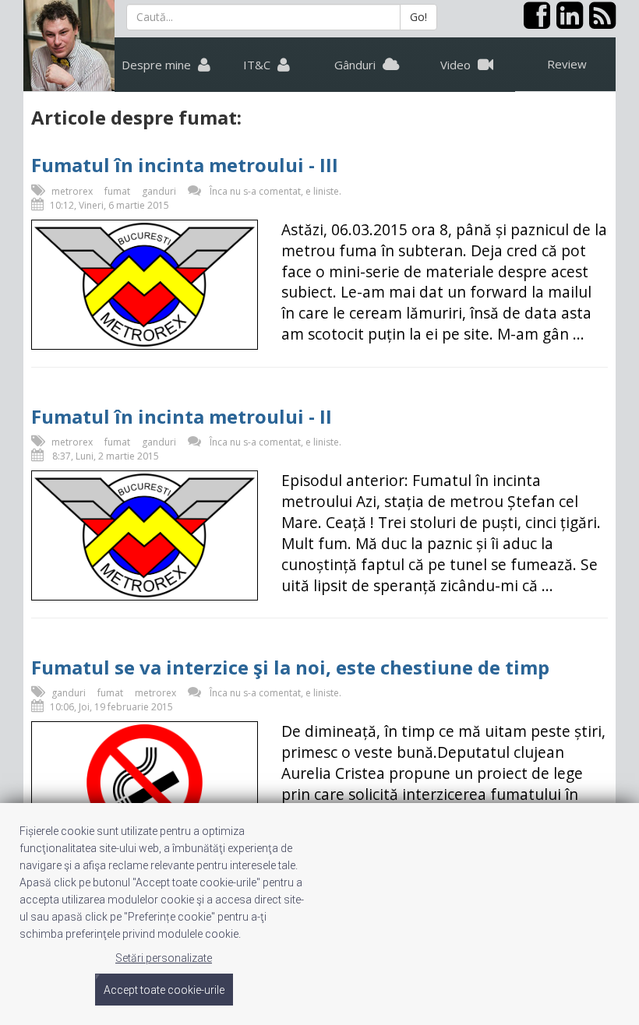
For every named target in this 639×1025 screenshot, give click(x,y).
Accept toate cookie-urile (164, 990)
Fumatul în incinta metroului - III (184, 165)
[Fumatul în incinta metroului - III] (144, 285)
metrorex (72, 191)
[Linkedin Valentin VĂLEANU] (566, 21)
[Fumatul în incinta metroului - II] (144, 535)
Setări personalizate (163, 958)
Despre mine (158, 64)
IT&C (258, 64)
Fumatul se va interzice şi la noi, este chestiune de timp (290, 667)
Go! (418, 16)
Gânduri (356, 64)
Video (457, 64)
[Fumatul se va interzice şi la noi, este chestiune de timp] (144, 782)
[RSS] (599, 21)
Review (567, 64)
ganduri (159, 191)
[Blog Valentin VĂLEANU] (69, 45)
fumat (117, 191)
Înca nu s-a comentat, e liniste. (275, 191)
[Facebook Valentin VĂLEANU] (533, 21)
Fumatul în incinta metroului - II (181, 416)
